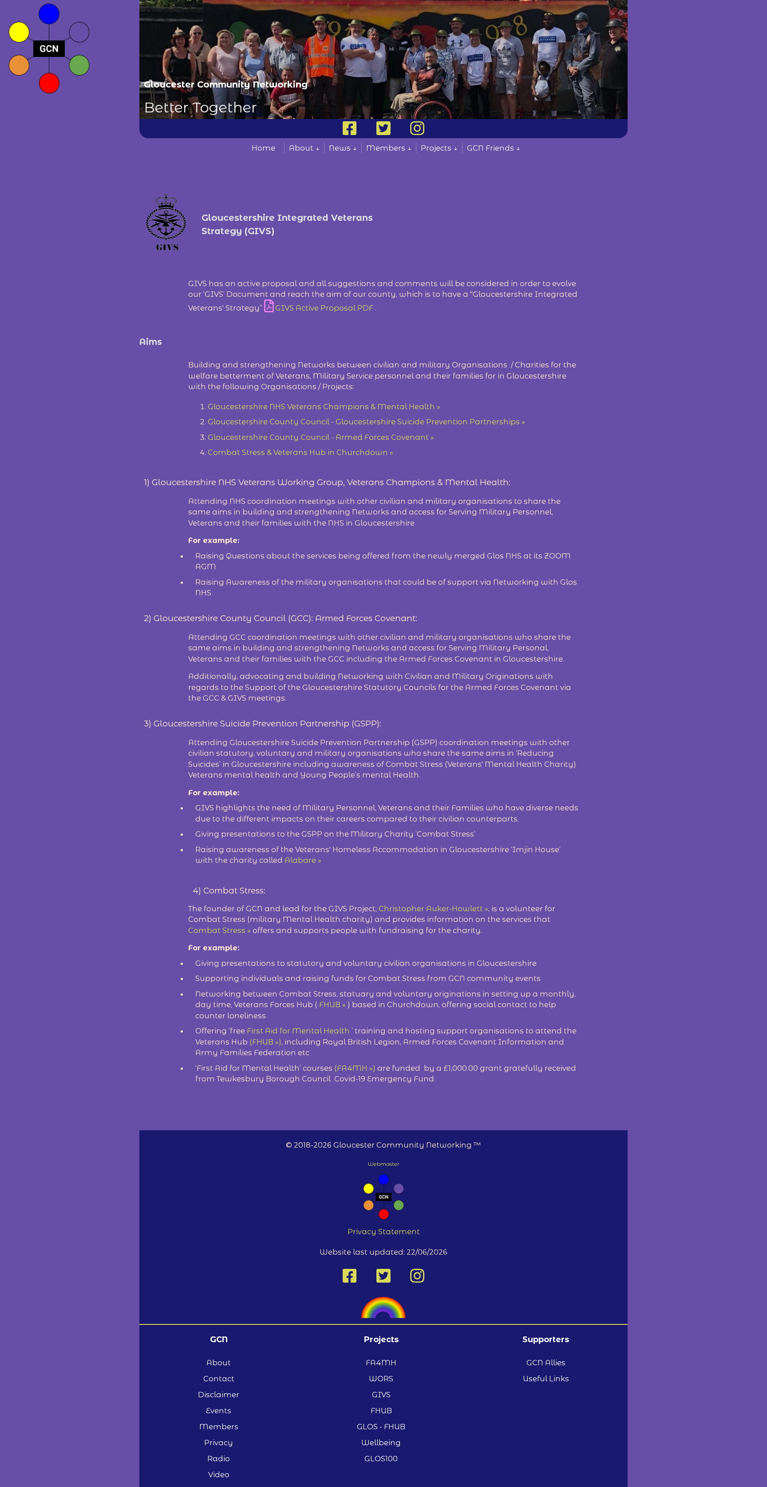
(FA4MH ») (355, 1068)
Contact (218, 1378)
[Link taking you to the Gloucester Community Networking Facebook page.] (350, 131)
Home (263, 148)
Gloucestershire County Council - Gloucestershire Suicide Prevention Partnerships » (366, 421)
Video (218, 1474)
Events (218, 1410)
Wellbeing (381, 1442)
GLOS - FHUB (381, 1426)
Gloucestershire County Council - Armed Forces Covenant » (321, 437)
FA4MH (381, 1362)
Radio (218, 1458)
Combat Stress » (220, 930)
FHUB (381, 1410)
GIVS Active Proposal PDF (324, 307)
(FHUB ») (265, 1041)
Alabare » (303, 860)
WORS (381, 1378)
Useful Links (546, 1378)
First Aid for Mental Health (298, 1030)
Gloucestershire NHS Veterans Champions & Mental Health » (324, 406)
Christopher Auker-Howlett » (433, 908)
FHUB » (333, 1004)
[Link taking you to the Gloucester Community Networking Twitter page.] (383, 131)
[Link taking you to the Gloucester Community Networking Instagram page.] (417, 131)
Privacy (218, 1442)
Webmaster (383, 1163)
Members (218, 1426)
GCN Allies (545, 1362)
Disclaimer (218, 1394)
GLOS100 (381, 1458)
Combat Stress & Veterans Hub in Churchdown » (300, 452)
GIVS (381, 1394)
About (218, 1362)
